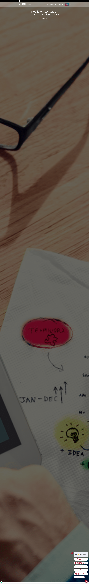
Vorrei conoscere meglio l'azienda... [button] (80, 574)
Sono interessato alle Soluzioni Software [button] (79, 559)
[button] (70, 4)
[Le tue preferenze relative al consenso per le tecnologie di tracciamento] (2, 582)
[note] (81, 554)
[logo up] (19, 0)
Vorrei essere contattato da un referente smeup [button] (81, 566)
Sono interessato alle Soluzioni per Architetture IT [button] (81, 563)
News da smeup (44, 18)
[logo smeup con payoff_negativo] (26, 3)
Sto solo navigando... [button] (79, 577)
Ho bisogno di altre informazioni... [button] (79, 570)
